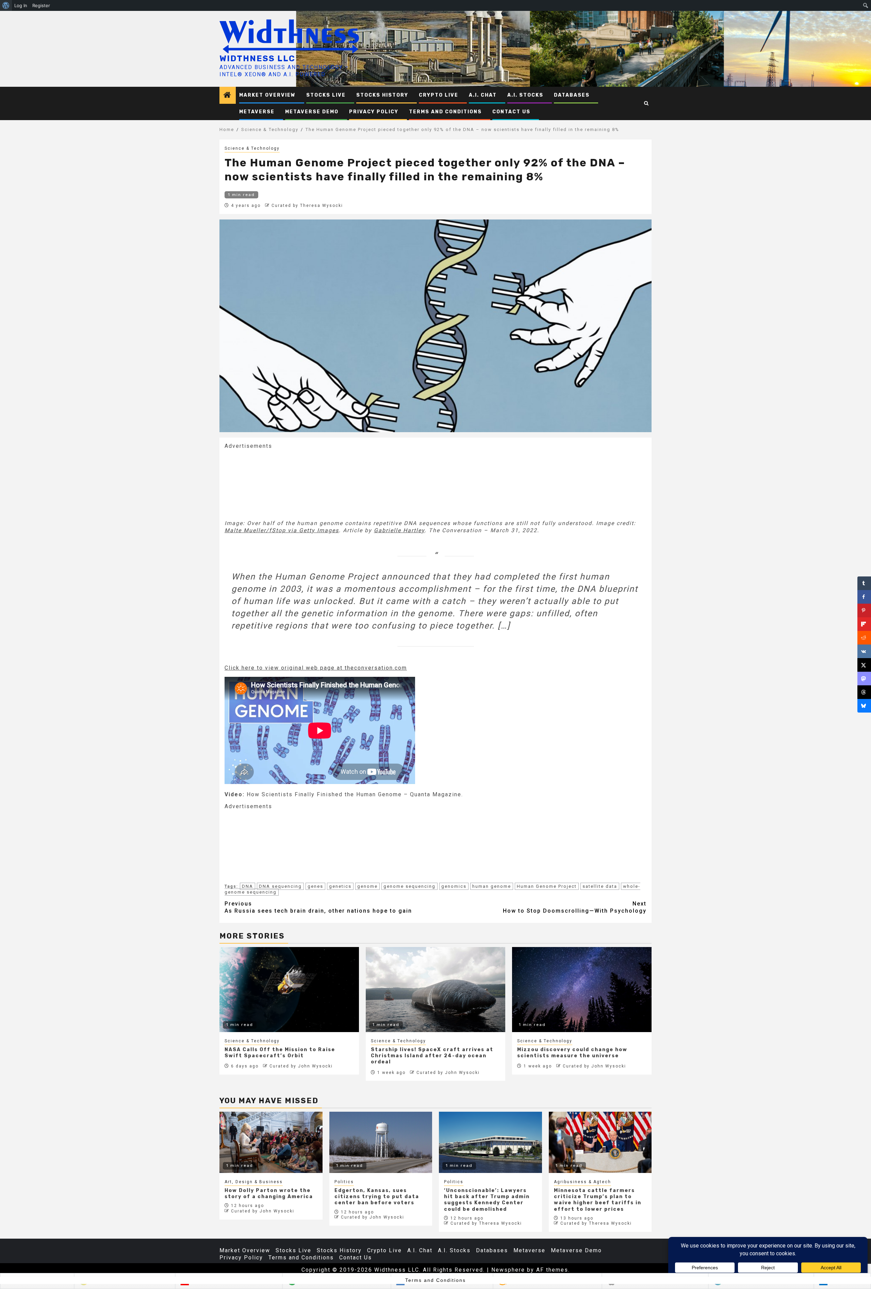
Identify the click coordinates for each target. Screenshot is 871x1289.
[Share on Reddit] (864, 637)
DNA (247, 886)
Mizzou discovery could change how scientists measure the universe (572, 1053)
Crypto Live (438, 95)
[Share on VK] (864, 651)
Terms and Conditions (445, 112)
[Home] (228, 95)
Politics (344, 1181)
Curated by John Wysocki (301, 1066)
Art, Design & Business (254, 1181)
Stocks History (382, 95)
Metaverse (257, 112)
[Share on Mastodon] (864, 678)
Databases (572, 95)
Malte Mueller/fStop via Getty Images (282, 530)
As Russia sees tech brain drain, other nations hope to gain (318, 907)
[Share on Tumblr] (864, 583)
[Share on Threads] (864, 692)
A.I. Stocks (525, 95)
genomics (453, 886)
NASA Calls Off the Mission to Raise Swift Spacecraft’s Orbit (280, 1053)
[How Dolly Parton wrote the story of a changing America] (271, 1142)
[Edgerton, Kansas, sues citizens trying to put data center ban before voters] (380, 1142)
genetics (340, 886)
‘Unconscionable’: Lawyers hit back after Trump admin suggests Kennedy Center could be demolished (487, 1200)
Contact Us (511, 112)
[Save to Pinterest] (864, 610)
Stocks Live (326, 95)
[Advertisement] (276, 484)
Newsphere (508, 1270)
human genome (491, 886)
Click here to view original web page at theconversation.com (316, 668)
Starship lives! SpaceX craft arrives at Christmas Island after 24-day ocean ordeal (432, 1056)
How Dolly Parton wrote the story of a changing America (269, 1194)
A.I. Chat (483, 95)
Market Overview (267, 95)
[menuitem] (6, 5)
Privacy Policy (373, 112)
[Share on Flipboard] (864, 624)
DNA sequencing (280, 886)
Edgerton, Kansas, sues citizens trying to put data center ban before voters (376, 1197)
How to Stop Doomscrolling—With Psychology (574, 907)
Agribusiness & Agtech (582, 1181)
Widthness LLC (257, 58)
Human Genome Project (547, 886)
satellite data (599, 886)
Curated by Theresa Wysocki (307, 205)
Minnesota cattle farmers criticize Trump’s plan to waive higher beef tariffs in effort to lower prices (597, 1200)
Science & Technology (252, 148)
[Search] (646, 103)
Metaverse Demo (312, 112)
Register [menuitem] (41, 5)
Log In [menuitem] (20, 5)
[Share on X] (864, 665)
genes (315, 886)
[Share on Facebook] (864, 597)
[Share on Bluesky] (864, 706)
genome (367, 886)
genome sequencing (409, 886)
